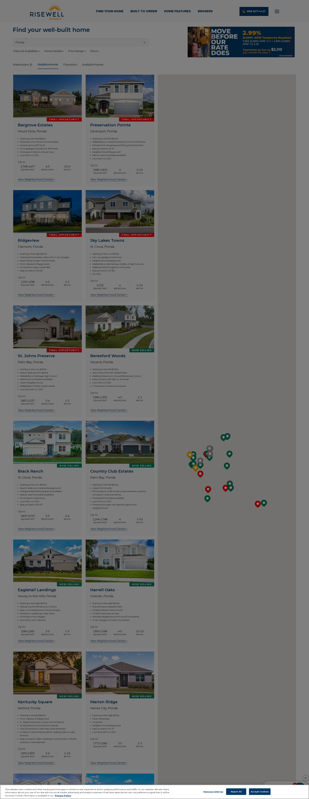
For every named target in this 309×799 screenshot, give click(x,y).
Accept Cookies (260, 791)
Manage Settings (213, 791)
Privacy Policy (63, 795)
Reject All (236, 791)
